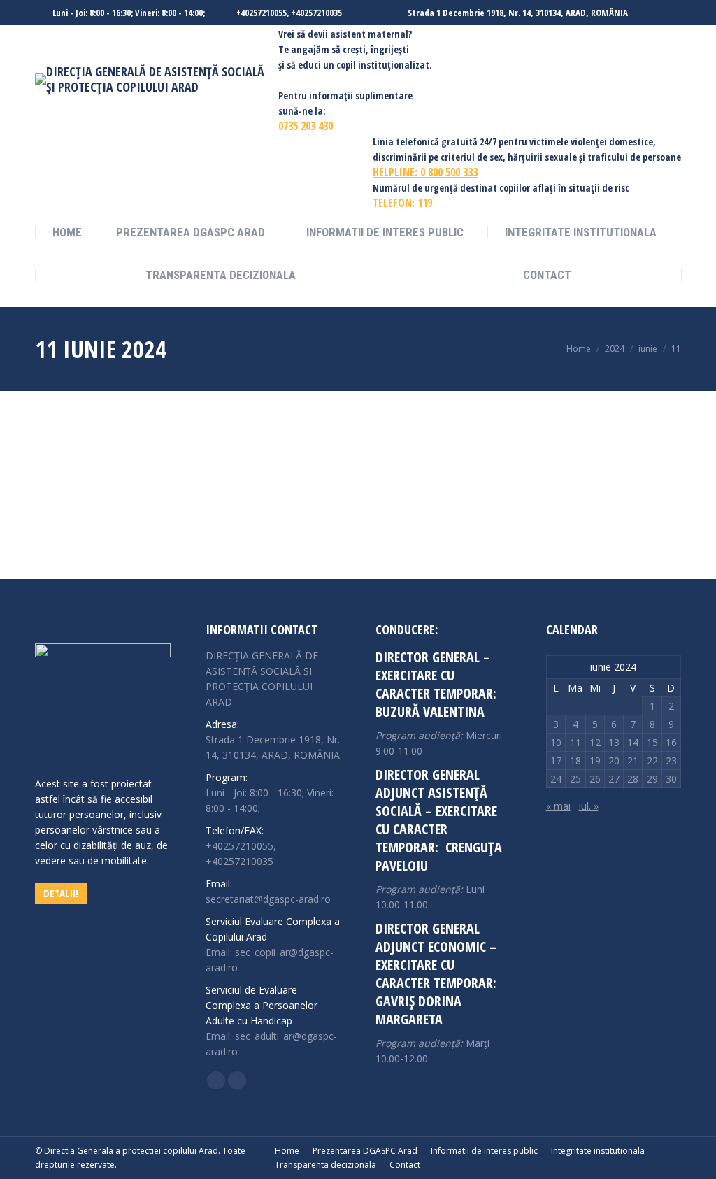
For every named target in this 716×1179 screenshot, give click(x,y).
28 (632, 778)
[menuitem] (67, 232)
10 (555, 742)
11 (575, 742)
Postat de (176, 486)
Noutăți (67, 486)
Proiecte (102, 486)
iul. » (589, 806)
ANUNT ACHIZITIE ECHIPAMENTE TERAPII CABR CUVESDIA (206, 462)
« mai (558, 806)
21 (632, 760)
